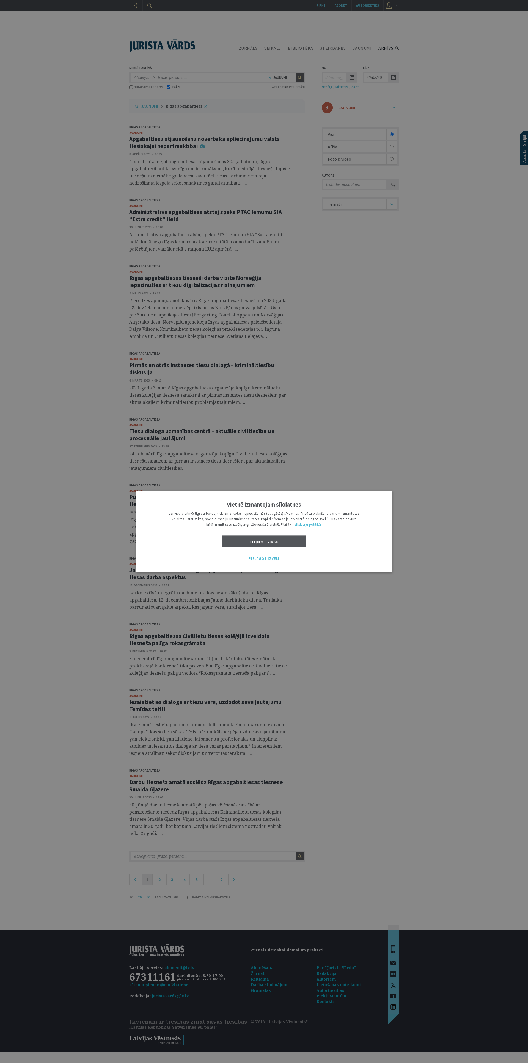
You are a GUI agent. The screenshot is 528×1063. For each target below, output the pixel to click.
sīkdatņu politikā (308, 524)
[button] (264, 558)
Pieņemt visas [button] (264, 541)
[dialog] (264, 531)
